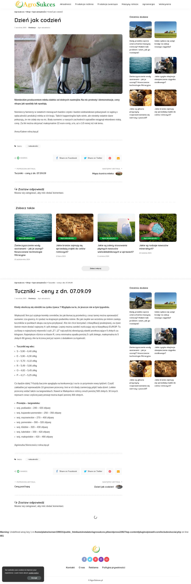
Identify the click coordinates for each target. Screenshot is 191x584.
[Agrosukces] (35, 4)
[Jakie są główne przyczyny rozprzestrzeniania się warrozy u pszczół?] (140, 98)
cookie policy (34, 573)
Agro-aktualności (44, 27)
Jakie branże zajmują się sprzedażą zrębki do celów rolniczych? (165, 112)
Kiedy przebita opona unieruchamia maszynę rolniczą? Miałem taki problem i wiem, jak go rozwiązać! (139, 47)
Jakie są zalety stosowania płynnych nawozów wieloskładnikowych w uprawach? (116, 248)
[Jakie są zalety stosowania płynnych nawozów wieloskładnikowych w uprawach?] (116, 228)
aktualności (33, 146)
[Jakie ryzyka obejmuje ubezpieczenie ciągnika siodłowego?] (166, 65)
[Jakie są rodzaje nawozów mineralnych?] (158, 228)
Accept (34, 578)
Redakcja (32, 27)
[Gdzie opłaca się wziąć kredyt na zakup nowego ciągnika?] (166, 29)
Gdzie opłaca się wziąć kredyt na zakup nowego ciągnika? (165, 44)
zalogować (30, 193)
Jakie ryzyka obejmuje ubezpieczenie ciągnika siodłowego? (165, 79)
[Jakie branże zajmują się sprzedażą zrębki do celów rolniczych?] (166, 98)
